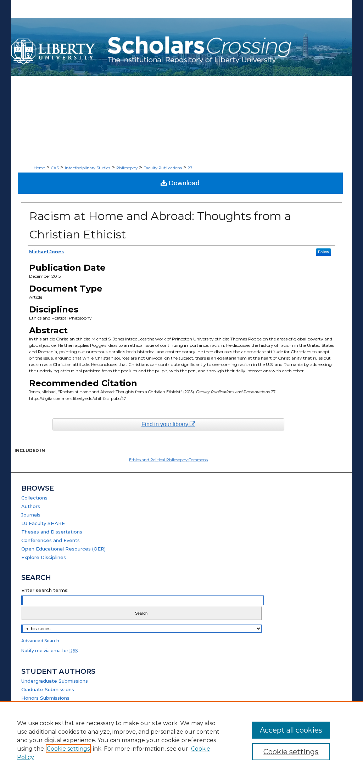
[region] (181, 740)
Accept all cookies (291, 730)
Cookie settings (68, 748)
